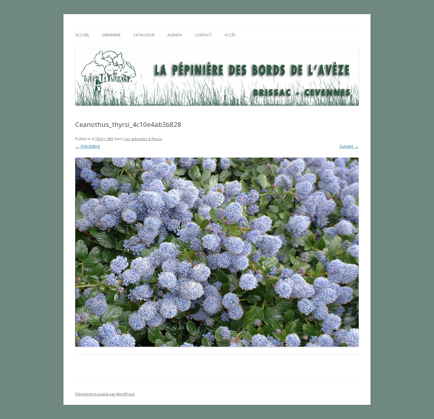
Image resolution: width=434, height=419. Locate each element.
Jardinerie (111, 34)
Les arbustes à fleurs (143, 138)
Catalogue (143, 34)
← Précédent (87, 146)
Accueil (82, 34)
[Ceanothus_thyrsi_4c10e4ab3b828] (217, 252)
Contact (203, 34)
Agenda (174, 34)
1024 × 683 (104, 138)
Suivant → (349, 146)
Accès (230, 34)
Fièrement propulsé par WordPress (105, 394)
